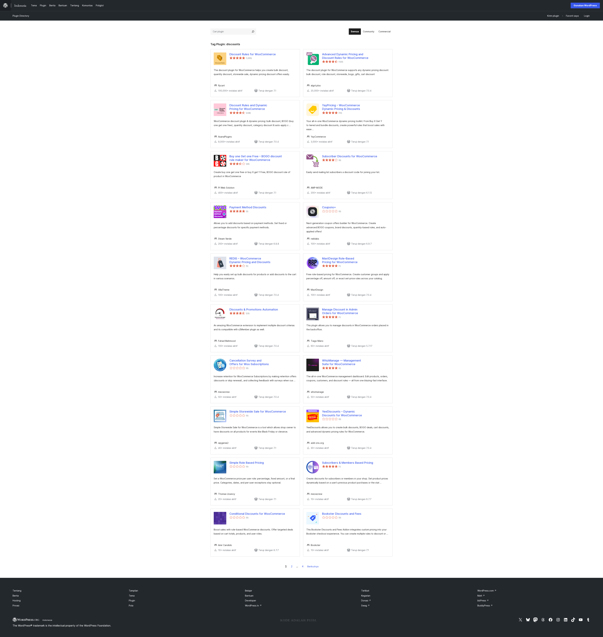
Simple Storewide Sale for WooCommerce (257, 411)
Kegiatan (365, 595)
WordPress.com (486, 590)
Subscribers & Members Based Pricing (347, 462)
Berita (16, 595)
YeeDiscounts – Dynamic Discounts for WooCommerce (342, 413)
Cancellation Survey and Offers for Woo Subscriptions (249, 362)
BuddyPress (485, 605)
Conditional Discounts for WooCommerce (257, 513)
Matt (481, 595)
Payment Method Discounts (247, 207)
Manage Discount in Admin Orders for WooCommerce (340, 311)
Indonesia (47, 620)
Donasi (366, 600)
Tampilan (133, 590)
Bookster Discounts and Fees (341, 513)
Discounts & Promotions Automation (253, 309)
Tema (132, 595)
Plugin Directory (21, 15)
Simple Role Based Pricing (246, 462)
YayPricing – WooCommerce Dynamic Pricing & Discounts (341, 107)
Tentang (17, 590)
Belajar (248, 590)
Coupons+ (329, 207)
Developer (250, 600)
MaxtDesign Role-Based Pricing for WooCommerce (340, 260)
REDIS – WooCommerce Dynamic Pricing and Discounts (249, 260)
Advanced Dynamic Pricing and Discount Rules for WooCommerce (345, 56)
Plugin (132, 600)
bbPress (483, 600)
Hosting (17, 600)
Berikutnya (312, 566)
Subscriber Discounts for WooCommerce (349, 156)
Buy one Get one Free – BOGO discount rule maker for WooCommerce (255, 158)
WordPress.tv (253, 605)
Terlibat (365, 590)
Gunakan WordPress (585, 5)
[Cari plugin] (253, 31)
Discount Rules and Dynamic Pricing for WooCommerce (248, 107)
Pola (131, 605)
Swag (365, 605)
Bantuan (249, 595)
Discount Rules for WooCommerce (252, 54)
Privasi (16, 605)
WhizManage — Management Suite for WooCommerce (341, 362)
